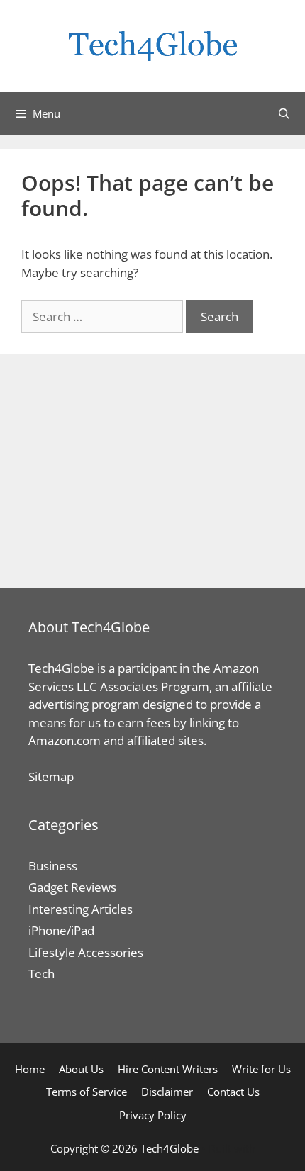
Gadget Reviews (72, 887)
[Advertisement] (152, 471)
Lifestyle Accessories (85, 952)
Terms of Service (86, 1092)
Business (52, 866)
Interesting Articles (80, 909)
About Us (81, 1069)
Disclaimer (167, 1092)
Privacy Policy (153, 1115)
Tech (41, 973)
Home (30, 1069)
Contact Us (233, 1092)
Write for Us (261, 1069)
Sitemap (51, 776)
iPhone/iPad (61, 930)
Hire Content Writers (168, 1069)
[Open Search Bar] (284, 113)
